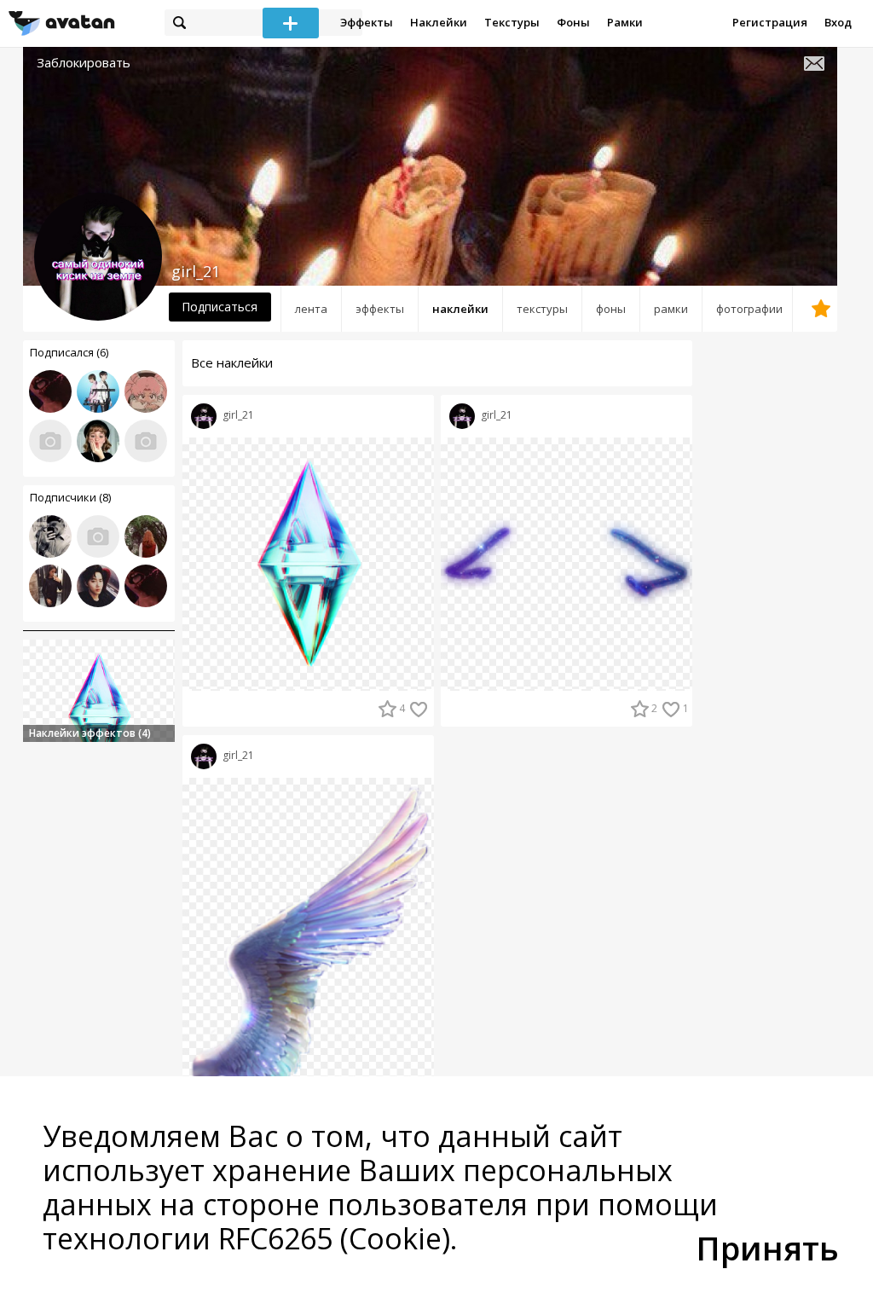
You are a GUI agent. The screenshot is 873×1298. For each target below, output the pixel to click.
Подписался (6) (69, 352)
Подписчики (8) (70, 497)
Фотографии (749, 308)
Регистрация (769, 22)
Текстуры (512, 22)
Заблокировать (83, 62)
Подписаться (219, 306)
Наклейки (438, 22)
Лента (311, 308)
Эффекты (366, 22)
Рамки (625, 22)
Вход (838, 22)
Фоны (573, 22)
